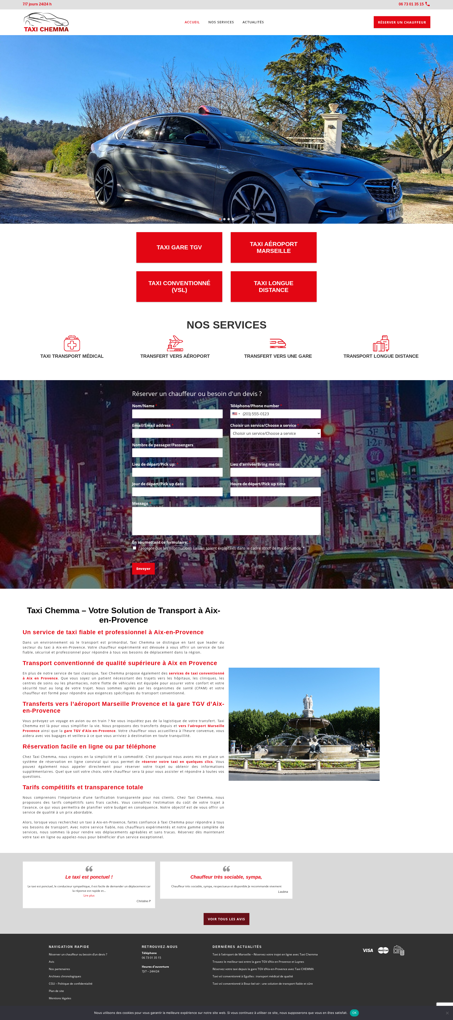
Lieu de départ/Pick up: (155, 464)
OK (354, 1013)
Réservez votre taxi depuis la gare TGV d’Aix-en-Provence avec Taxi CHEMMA (263, 969)
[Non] (447, 1013)
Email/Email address (153, 425)
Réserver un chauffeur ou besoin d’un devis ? (78, 954)
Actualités (253, 22)
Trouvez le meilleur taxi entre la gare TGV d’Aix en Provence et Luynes (258, 962)
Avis (51, 962)
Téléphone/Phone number (256, 405)
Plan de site (56, 991)
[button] (220, 219)
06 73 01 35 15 (151, 958)
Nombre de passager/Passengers (162, 445)
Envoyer (143, 568)
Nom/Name (144, 405)
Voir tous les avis (226, 919)
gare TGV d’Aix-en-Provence (90, 730)
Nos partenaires (59, 969)
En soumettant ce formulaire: (161, 542)
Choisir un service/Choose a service (264, 425)
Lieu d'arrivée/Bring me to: (255, 464)
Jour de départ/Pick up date (158, 483)
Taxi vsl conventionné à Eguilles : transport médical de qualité (253, 976)
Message (141, 503)
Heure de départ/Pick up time (257, 483)
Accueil (192, 22)
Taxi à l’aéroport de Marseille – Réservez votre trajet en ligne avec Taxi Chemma (265, 954)
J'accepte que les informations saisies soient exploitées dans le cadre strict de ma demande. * (221, 548)
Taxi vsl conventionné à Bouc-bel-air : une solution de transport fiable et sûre (263, 984)
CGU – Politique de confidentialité (70, 984)
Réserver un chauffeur (402, 22)
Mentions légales (60, 998)
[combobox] (236, 414)
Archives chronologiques (65, 976)
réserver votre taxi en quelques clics (177, 761)
